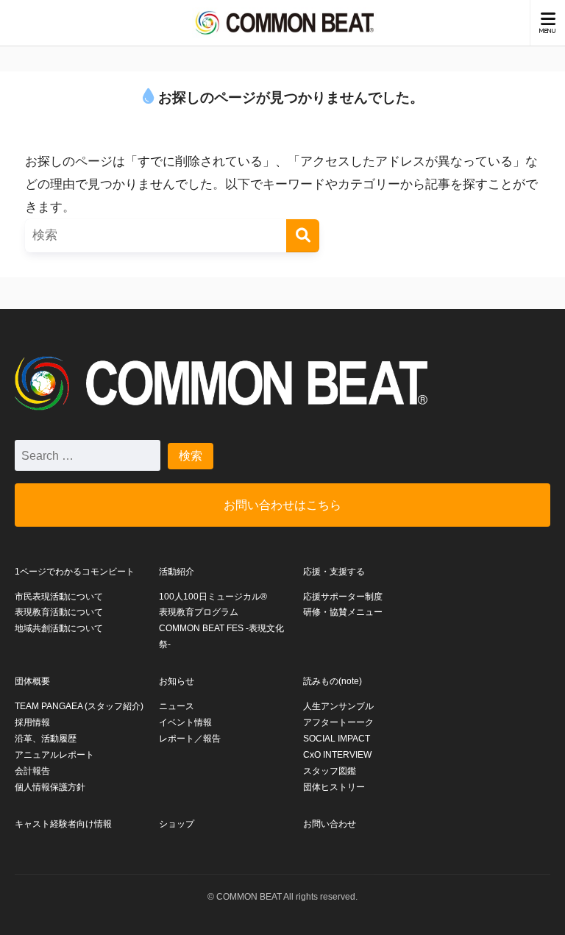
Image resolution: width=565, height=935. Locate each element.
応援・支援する (334, 571)
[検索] (302, 235)
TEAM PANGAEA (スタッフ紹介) (79, 706)
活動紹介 (176, 571)
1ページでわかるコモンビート (75, 571)
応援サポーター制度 (343, 596)
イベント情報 (185, 722)
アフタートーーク (338, 722)
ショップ (176, 824)
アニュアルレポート (54, 755)
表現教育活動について (59, 612)
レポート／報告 (190, 738)
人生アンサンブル (338, 706)
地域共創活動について (59, 628)
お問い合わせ (329, 824)
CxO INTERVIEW (337, 755)
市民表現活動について (59, 596)
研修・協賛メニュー (343, 612)
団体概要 (32, 681)
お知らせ (176, 681)
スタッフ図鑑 (329, 771)
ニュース (176, 706)
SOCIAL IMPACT (336, 738)
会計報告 (32, 771)
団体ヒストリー (334, 787)
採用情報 (32, 722)
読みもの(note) (332, 681)
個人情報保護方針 (50, 787)
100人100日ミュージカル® (213, 596)
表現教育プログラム (198, 612)
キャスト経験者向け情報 (63, 824)
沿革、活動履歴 (46, 738)
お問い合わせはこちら (282, 504)
